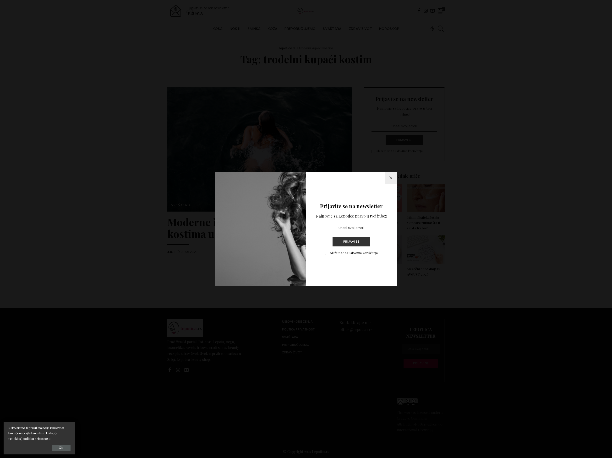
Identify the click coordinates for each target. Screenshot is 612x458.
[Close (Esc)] (391, 178)
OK (61, 447)
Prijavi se (351, 241)
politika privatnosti (36, 439)
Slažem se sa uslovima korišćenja (354, 252)
